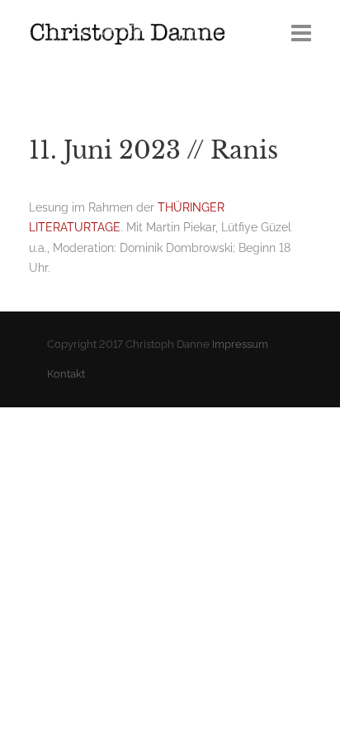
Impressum (240, 344)
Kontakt (66, 374)
